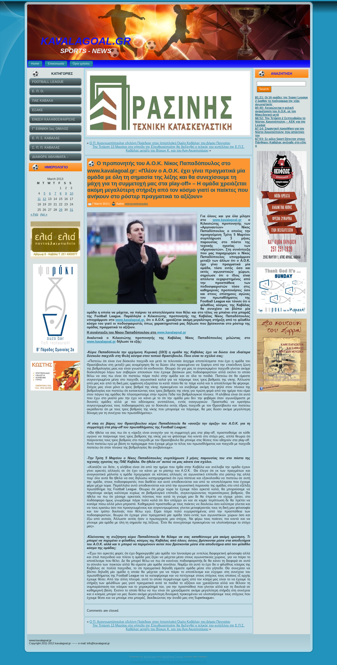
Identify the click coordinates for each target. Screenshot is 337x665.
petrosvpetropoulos (136, 203)
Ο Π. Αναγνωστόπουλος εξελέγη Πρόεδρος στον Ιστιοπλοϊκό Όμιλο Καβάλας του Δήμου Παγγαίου (160, 143)
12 (44, 199)
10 (71, 193)
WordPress (150, 656)
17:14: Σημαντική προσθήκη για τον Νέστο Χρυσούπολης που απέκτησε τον (279, 132)
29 (60, 210)
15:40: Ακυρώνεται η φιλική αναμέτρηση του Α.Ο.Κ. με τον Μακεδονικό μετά (275, 111)
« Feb (34, 214)
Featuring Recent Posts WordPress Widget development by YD (168, 661)
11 (39, 199)
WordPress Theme (172, 656)
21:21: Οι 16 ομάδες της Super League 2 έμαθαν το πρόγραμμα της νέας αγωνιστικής (281, 101)
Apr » (43, 214)
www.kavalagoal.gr (227, 220)
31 (71, 210)
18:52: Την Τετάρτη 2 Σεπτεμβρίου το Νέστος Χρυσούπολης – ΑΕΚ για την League (280, 122)
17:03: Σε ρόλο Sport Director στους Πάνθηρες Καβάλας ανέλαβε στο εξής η (280, 142)
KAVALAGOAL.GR (86, 41)
